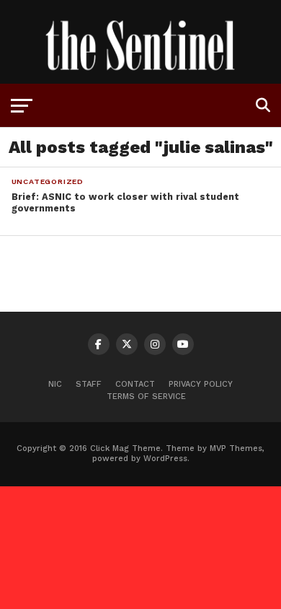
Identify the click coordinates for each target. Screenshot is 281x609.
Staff (89, 384)
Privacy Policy (201, 384)
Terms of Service (146, 396)
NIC (55, 384)
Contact (135, 384)
